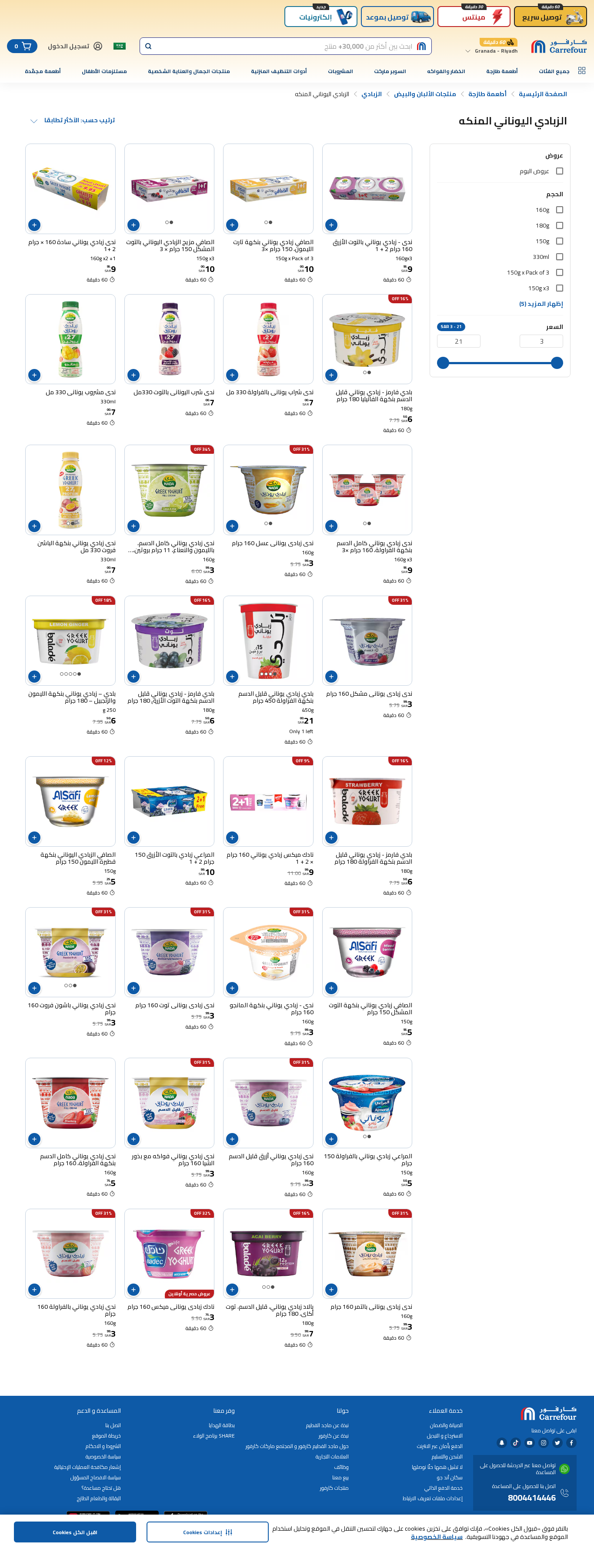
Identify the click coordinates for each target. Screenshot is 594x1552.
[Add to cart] (331, 225)
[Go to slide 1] (270, 222)
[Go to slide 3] (266, 674)
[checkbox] (559, 171)
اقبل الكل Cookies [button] (75, 1532)
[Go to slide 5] (61, 674)
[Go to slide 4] (262, 674)
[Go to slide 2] (266, 222)
